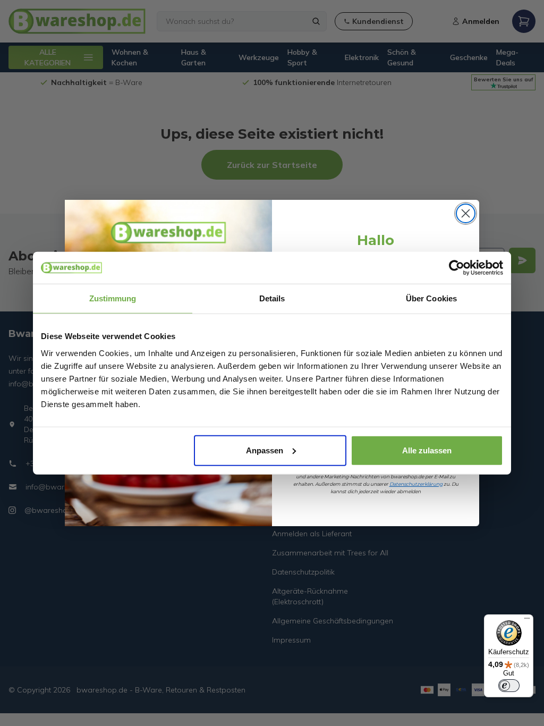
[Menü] (527, 620)
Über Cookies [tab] (431, 298)
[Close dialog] (465, 213)
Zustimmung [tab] (113, 298)
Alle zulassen (427, 449)
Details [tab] (272, 298)
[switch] (509, 685)
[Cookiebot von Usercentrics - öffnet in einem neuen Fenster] (456, 268)
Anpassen (264, 449)
